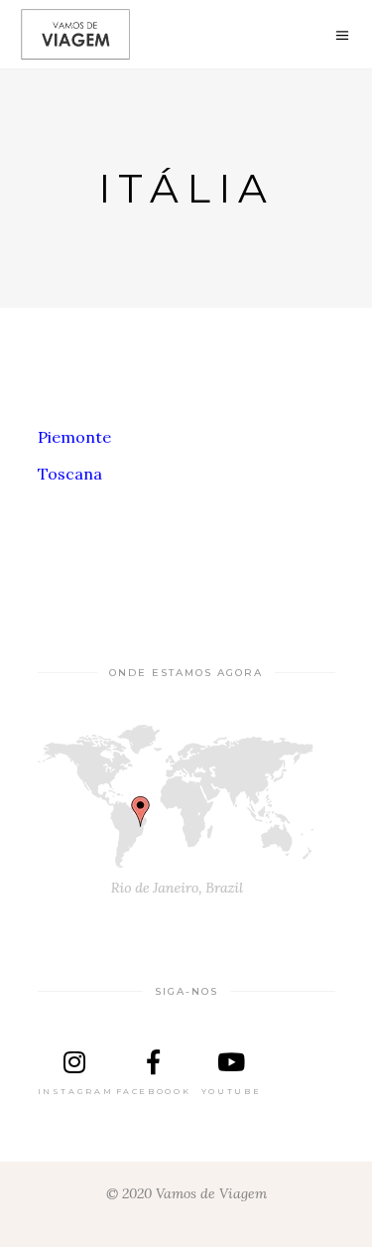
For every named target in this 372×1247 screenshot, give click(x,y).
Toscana (70, 474)
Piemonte (74, 437)
